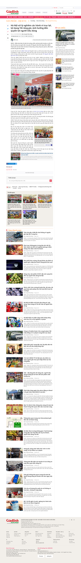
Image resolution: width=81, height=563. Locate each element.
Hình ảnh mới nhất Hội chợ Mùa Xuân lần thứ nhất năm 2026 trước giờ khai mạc (45, 206)
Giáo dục (8, 535)
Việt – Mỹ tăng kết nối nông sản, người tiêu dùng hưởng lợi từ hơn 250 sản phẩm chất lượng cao (37, 374)
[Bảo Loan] (12, 40)
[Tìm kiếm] (73, 7)
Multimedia (30, 17)
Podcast (48, 535)
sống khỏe (31, 12)
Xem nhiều (61, 28)
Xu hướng (33, 21)
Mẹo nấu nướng (72, 534)
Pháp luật (8, 537)
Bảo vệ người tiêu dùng (51, 21)
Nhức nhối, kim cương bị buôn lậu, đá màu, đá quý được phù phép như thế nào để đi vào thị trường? (38, 289)
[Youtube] (71, 520)
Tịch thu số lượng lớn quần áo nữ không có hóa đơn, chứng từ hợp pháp (37, 489)
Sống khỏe (20, 17)
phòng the (38, 12)
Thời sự (7, 533)
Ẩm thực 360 (71, 533)
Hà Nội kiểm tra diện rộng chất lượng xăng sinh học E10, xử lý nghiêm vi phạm (37, 318)
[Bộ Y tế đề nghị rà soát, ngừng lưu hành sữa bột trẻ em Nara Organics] (14, 506)
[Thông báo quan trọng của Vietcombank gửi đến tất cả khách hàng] (14, 422)
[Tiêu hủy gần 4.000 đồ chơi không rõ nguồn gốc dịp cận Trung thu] (14, 237)
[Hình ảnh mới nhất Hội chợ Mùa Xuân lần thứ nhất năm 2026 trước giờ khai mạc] (45, 198)
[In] (7, 38)
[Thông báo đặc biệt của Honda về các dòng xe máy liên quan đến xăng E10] (14, 466)
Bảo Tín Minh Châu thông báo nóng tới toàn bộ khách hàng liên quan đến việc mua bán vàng (38, 406)
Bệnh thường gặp (28, 533)
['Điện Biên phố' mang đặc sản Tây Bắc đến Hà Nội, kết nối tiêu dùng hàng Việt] (14, 349)
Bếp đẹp (70, 535)
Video (48, 534)
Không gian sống (9, 541)
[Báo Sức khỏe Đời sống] (58, 13)
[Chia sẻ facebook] (7, 25)
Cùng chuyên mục (14, 230)
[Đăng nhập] (74, 11)
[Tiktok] (59, 11)
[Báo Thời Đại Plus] (70, 13)
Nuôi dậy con (16, 534)
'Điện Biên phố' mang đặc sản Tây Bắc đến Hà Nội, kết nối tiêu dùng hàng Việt (38, 345)
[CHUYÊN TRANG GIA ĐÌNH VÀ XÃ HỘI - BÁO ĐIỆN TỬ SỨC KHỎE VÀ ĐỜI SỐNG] (12, 12)
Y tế (25, 535)
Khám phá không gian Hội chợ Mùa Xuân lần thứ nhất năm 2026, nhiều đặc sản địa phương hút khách (43, 141)
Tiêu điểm (71, 541)
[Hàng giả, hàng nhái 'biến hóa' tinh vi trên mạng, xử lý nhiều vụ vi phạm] (14, 453)
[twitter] (16, 164)
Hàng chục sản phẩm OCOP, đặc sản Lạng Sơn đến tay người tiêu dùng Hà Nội (38, 274)
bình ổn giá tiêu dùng (23, 186)
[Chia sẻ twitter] (7, 28)
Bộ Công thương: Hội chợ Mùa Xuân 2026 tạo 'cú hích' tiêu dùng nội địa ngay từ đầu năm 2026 (29, 222)
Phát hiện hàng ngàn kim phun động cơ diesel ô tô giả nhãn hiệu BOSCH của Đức (38, 391)
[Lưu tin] (7, 34)
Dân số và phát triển (62, 17)
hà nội (19, 188)
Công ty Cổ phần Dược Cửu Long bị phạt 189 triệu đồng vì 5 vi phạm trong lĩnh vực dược (37, 332)
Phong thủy (8, 542)
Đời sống (8, 534)
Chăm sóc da (24, 542)
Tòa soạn (41, 556)
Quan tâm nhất (9, 169)
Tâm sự (37, 541)
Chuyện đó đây (72, 542)
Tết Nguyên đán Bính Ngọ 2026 (44, 186)
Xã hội (10, 17)
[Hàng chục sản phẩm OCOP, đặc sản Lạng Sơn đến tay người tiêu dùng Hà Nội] (14, 278)
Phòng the (54, 17)
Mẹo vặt (7, 543)
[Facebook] (69, 520)
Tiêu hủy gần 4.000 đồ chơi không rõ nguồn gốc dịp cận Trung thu (37, 233)
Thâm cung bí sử (17, 535)
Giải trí (25, 17)
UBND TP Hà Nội (32, 186)
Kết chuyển (55, 542)
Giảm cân (23, 543)
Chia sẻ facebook (11, 163)
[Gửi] (51, 181)
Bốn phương (70, 17)
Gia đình (15, 17)
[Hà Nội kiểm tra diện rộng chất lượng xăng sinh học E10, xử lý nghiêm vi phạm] (14, 322)
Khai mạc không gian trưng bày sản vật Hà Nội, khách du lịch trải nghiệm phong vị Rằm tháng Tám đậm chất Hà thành (38, 247)
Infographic (49, 537)
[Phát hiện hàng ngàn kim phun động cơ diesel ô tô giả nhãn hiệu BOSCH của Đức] (14, 395)
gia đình (24, 12)
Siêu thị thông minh (59, 537)
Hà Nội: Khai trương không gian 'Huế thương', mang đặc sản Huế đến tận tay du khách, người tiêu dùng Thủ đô (38, 432)
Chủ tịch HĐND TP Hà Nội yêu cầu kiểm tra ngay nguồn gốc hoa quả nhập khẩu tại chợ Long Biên (37, 359)
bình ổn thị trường (38, 111)
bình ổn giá (14, 186)
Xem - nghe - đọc (38, 535)
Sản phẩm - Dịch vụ (39, 17)
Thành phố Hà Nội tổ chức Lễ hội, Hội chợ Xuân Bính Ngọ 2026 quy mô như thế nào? (14, 222)
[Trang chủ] (7, 17)
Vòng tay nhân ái (56, 539)
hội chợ (14, 188)
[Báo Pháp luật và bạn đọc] (64, 13)
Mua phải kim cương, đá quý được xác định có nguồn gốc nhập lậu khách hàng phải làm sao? (38, 261)
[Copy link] (7, 31)
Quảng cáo (49, 556)
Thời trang (24, 541)
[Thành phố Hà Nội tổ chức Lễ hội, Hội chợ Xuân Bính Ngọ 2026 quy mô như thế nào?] (15, 214)
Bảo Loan (16, 39)
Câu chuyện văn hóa (39, 533)
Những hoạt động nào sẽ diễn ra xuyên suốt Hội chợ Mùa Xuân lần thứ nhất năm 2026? (14, 206)
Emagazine (49, 533)
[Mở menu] (74, 17)
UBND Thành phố (25, 51)
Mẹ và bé (45, 12)
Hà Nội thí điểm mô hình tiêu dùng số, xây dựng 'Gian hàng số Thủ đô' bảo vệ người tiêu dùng (38, 304)
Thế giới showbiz (38, 534)
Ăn (45, 17)
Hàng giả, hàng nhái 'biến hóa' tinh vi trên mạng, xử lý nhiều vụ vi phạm (37, 449)
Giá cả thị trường (40, 21)
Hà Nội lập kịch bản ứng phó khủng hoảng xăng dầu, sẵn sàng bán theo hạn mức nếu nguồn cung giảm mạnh (68, 77)
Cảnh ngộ (55, 541)
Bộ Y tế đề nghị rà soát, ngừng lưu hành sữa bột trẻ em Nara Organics (37, 502)
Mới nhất (55, 7)
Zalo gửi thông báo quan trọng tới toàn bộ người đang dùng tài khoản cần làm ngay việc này (38, 476)
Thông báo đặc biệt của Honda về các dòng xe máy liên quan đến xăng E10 (38, 462)
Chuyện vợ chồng (17, 533)
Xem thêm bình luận (29, 172)
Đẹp (50, 17)
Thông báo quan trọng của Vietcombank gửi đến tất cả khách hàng (37, 419)
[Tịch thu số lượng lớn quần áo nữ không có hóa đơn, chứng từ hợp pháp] (14, 493)
